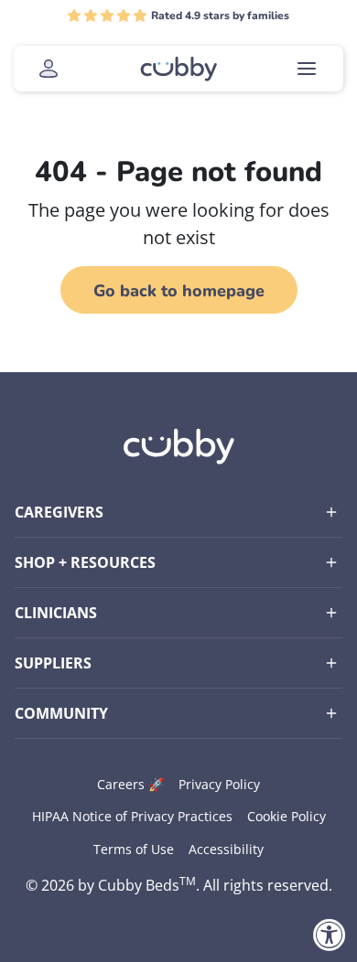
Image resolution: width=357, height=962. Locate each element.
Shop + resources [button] (85, 562)
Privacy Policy (219, 784)
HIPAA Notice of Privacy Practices (132, 816)
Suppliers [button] (53, 663)
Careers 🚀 (130, 784)
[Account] (48, 68)
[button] (107, 15)
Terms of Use (133, 849)
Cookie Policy (286, 816)
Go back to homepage (179, 291)
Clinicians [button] (56, 613)
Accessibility (226, 849)
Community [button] (61, 713)
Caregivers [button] (59, 512)
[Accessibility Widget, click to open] (329, 934)
